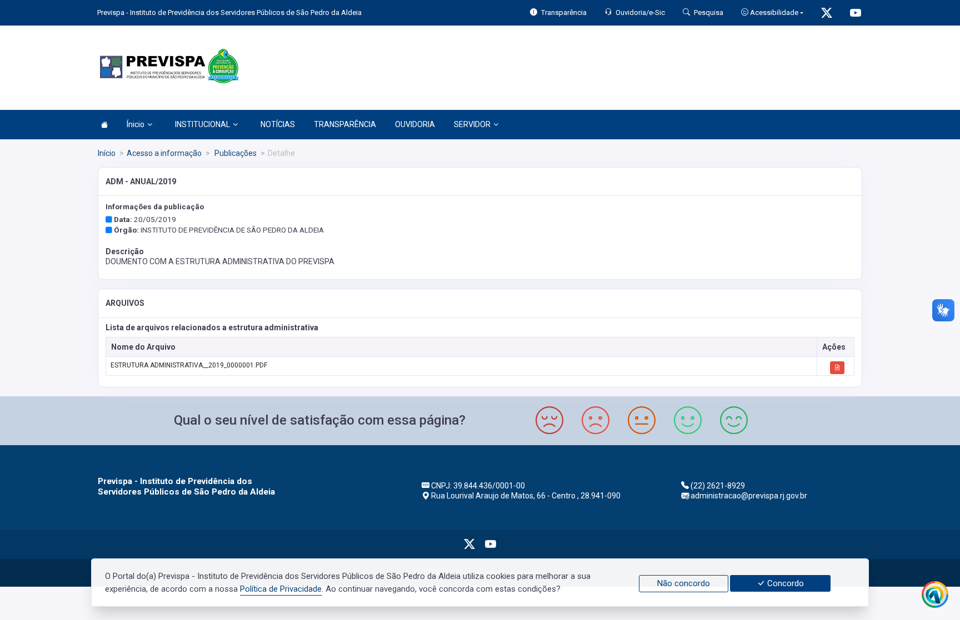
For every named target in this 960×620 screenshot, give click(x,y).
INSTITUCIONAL (202, 124)
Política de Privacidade (281, 589)
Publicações (235, 153)
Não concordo (683, 583)
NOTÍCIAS (278, 124)
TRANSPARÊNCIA (345, 124)
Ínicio (135, 124)
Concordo (784, 583)
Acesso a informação (164, 153)
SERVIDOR (472, 124)
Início (107, 153)
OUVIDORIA (415, 124)
